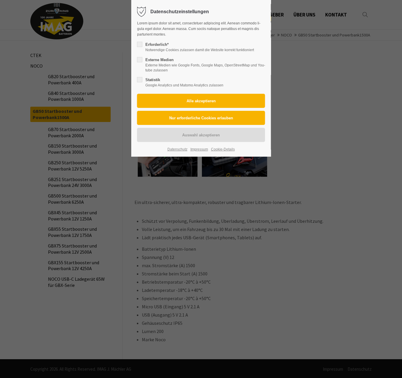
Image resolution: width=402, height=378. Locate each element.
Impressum (199, 149)
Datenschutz (177, 149)
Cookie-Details (223, 149)
